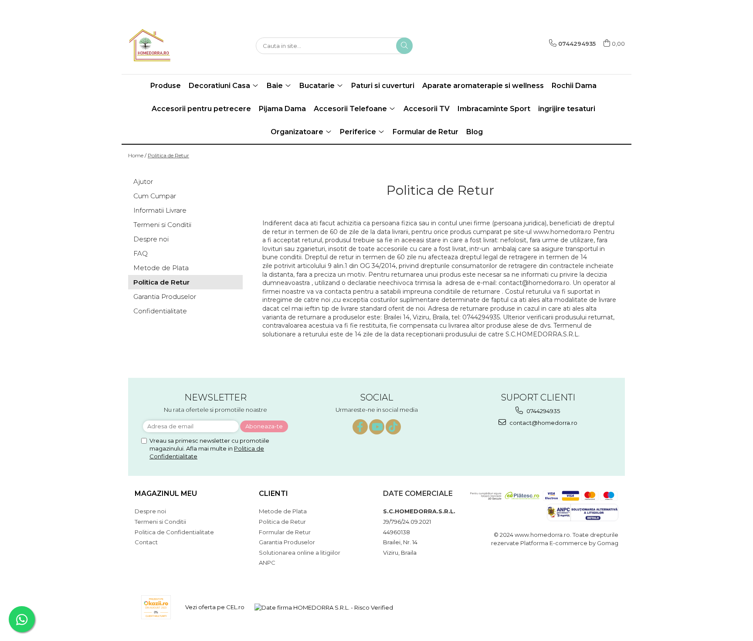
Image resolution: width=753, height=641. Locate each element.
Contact (146, 542)
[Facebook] (360, 426)
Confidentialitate (160, 311)
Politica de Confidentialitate (174, 532)
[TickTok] (393, 426)
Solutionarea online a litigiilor (299, 552)
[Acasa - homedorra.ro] (171, 46)
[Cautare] (404, 45)
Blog (474, 132)
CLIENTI (273, 493)
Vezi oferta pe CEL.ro (214, 607)
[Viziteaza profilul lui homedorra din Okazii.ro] (156, 607)
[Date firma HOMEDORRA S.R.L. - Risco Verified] (323, 607)
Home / (137, 155)
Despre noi (151, 239)
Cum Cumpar (154, 196)
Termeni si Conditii (162, 224)
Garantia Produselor (164, 296)
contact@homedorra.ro (542, 422)
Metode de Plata (161, 268)
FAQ (140, 253)
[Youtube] (376, 426)
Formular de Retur (425, 132)
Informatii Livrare (160, 210)
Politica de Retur (168, 155)
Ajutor (143, 181)
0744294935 (542, 410)
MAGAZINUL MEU (166, 493)
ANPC (267, 562)
